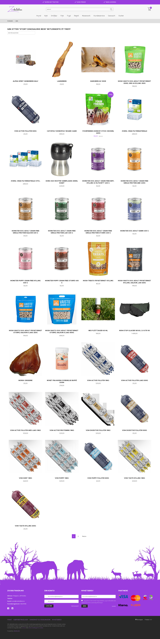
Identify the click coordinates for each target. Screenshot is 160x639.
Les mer (114, 606)
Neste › (84, 536)
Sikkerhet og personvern (40, 620)
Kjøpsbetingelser (21, 620)
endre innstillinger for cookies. (35, 628)
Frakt (9, 620)
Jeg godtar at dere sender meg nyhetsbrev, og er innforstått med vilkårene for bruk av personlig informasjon (98, 602)
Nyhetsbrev (57, 620)
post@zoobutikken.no (18, 601)
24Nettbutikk (17, 631)
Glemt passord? (75, 606)
